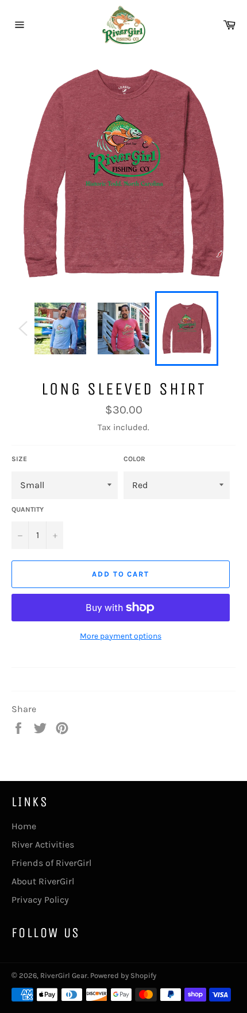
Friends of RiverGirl (51, 862)
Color (134, 459)
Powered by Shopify (123, 975)
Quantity (27, 509)
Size (19, 459)
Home (23, 826)
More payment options (120, 636)
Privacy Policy (40, 899)
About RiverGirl (42, 881)
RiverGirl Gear (63, 975)
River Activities (42, 844)
